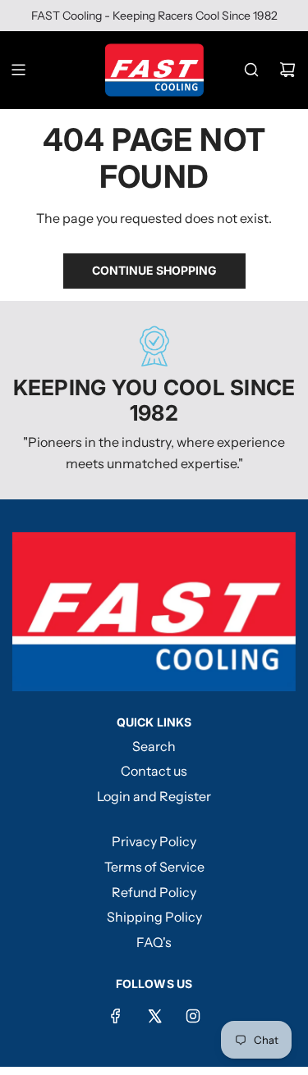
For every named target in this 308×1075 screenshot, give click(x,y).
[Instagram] (193, 1016)
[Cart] (287, 70)
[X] (154, 1016)
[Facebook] (116, 1016)
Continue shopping (154, 270)
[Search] (251, 70)
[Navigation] (18, 70)
